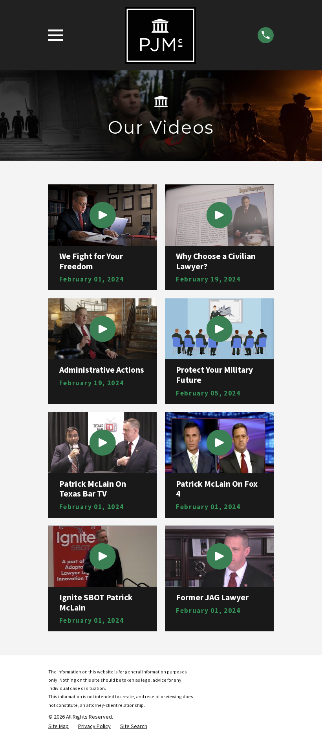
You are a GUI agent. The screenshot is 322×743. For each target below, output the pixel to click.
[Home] (160, 35)
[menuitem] (58, 726)
